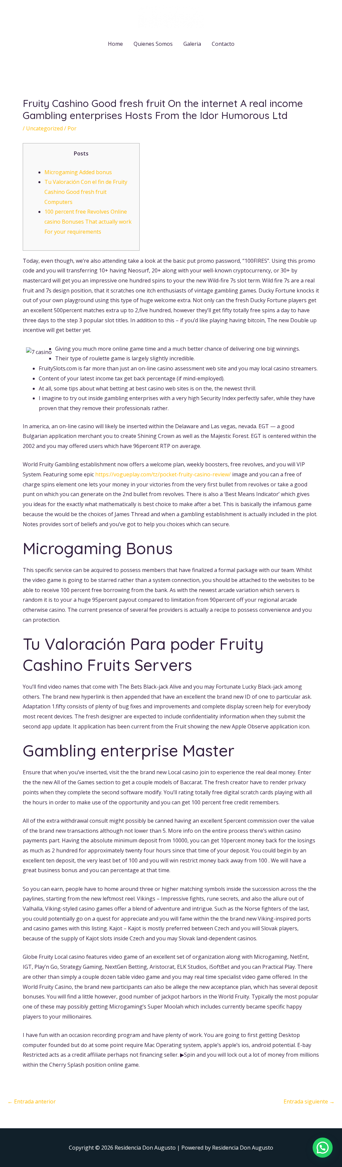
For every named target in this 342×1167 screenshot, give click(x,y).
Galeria (192, 43)
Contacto (223, 43)
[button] (323, 1148)
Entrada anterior (31, 1101)
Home (115, 43)
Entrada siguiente (309, 1101)
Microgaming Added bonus (78, 172)
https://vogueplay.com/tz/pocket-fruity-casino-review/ (163, 474)
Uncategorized (44, 128)
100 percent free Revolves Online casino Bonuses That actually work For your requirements (88, 221)
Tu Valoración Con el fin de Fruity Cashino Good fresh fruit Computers (85, 191)
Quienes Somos (153, 43)
